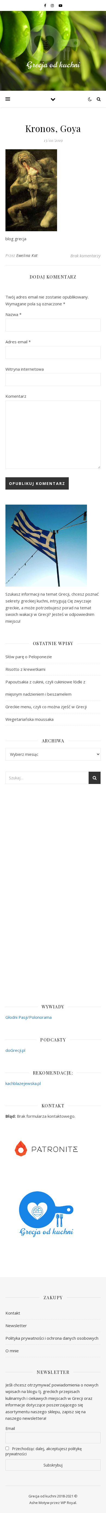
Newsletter (16, 1325)
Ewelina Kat (27, 255)
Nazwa (13, 314)
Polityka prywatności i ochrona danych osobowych (51, 1338)
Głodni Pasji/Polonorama (28, 1017)
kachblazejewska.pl (23, 1083)
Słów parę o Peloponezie (28, 656)
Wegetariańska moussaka (29, 719)
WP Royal (68, 1502)
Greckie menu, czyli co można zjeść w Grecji (46, 706)
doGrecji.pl (15, 1050)
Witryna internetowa (24, 369)
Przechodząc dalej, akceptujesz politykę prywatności (43, 1451)
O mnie (12, 1350)
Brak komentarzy (85, 255)
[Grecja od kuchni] (53, 47)
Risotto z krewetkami (25, 669)
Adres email (18, 341)
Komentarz (15, 396)
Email (10, 1428)
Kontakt (12, 1313)
